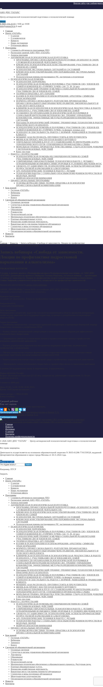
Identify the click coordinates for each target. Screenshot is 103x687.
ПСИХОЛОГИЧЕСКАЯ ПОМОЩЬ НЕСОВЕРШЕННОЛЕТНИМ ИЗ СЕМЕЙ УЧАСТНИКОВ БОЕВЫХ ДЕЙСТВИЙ (52, 605)
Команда (15, 488)
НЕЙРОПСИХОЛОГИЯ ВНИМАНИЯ (34, 626)
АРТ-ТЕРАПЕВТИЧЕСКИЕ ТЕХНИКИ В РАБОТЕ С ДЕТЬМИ (45, 618)
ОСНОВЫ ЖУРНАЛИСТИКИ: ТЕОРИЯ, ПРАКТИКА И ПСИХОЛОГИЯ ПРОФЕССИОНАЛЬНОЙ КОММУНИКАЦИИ (50, 631)
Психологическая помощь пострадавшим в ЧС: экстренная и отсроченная (50, 524)
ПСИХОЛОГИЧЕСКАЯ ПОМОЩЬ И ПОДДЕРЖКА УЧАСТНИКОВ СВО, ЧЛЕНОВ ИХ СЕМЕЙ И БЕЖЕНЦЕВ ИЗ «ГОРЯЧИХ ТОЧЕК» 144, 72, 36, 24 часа (57, 532)
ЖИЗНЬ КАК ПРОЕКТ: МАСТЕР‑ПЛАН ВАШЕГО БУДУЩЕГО (46, 587)
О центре (15, 483)
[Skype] (20, 409)
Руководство (16, 659)
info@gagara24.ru (7, 26)
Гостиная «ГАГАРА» (20, 638)
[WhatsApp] (16, 409)
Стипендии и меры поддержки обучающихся (31, 674)
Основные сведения (20, 650)
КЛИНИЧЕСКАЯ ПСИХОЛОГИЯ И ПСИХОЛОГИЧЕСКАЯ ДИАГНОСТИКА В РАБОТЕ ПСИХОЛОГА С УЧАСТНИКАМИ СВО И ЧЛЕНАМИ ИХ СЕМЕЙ (58, 557)
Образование (17, 657)
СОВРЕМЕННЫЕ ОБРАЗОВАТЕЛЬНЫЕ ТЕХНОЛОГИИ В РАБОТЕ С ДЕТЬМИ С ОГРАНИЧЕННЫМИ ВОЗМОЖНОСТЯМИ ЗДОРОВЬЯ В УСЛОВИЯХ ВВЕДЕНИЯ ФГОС (59, 610)
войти (13, 407)
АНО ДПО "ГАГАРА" (10, 12)
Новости (9, 681)
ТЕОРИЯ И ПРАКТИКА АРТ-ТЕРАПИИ (35, 541)
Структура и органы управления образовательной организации (40, 652)
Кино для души (23, 599)
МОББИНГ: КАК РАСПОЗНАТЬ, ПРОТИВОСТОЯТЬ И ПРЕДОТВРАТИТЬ (51, 584)
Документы (16, 654)
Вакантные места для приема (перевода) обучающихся (36, 671)
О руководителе (18, 486)
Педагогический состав (21, 662)
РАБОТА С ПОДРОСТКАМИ (24, 601)
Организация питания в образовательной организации (36, 679)
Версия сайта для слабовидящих (88, 3)
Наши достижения (19, 490)
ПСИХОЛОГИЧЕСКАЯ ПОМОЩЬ (27, 527)
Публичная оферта (19, 493)
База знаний (10, 635)
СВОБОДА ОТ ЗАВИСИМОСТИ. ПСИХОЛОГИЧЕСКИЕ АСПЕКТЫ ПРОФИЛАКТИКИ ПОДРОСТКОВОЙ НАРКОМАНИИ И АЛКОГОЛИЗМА (58, 614)
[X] (9, 409)
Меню (3, 21)
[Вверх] (1, 460)
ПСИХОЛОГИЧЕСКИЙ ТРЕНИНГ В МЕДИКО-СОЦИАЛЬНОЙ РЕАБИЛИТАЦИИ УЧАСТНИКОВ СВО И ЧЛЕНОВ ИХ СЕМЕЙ (55, 537)
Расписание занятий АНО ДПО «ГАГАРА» (30, 500)
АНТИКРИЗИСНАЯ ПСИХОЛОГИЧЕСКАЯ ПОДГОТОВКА (39, 505)
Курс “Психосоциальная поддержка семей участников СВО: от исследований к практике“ (41, 422)
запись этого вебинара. (36, 285)
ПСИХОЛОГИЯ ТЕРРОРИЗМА (31, 529)
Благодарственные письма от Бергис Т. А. (19, 415)
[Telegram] (24, 409)
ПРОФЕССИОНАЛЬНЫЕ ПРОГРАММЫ (30, 628)
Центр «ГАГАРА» (13, 481)
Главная (9, 478)
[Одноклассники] (5, 409)
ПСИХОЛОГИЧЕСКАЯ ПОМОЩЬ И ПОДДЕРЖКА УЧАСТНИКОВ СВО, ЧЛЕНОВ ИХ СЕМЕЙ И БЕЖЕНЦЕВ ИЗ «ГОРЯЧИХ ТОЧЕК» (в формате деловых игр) (57, 576)
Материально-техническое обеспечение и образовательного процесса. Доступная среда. (51, 664)
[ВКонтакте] (1, 409)
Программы (10, 495)
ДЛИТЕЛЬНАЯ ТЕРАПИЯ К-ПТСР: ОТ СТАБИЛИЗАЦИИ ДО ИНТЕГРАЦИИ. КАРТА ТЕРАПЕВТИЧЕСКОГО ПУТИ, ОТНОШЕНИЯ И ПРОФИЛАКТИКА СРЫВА (57, 590)
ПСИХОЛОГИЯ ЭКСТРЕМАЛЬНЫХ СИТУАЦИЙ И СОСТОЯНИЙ (48, 517)
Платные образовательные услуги (27, 667)
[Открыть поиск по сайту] (1, 8)
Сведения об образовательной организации (25, 647)
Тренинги (15, 642)
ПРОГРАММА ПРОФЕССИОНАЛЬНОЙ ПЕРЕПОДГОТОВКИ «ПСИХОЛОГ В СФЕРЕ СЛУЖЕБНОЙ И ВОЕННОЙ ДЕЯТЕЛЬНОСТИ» (57, 508)
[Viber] (12, 409)
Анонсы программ (19, 502)
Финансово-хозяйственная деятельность (30, 669)
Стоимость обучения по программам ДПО (30, 498)
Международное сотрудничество (26, 676)
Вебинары (15, 640)
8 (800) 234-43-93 (8, 24)
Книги (14, 645)
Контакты (9, 683)
